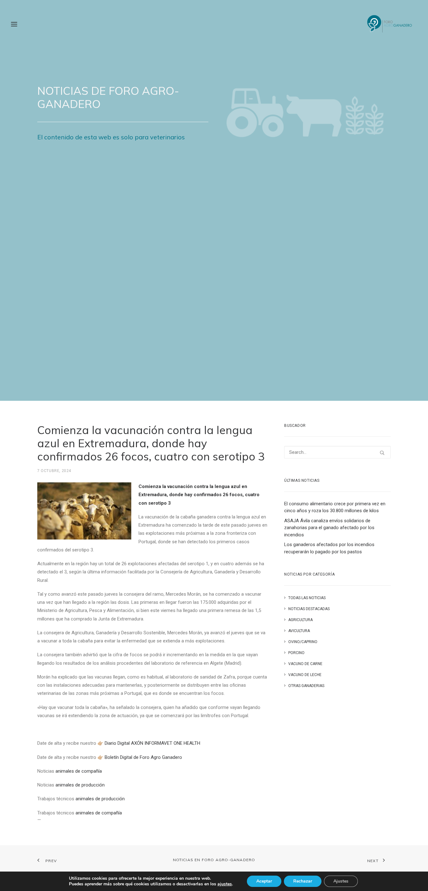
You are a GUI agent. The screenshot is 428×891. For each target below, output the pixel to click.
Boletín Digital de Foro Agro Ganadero (143, 757)
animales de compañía (78, 771)
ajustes (224, 884)
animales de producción (80, 785)
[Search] (337, 452)
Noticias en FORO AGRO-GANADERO (214, 859)
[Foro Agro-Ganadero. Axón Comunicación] (390, 24)
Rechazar (302, 881)
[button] (382, 453)
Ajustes (340, 881)
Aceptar (264, 881)
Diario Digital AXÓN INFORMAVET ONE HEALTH (152, 743)
